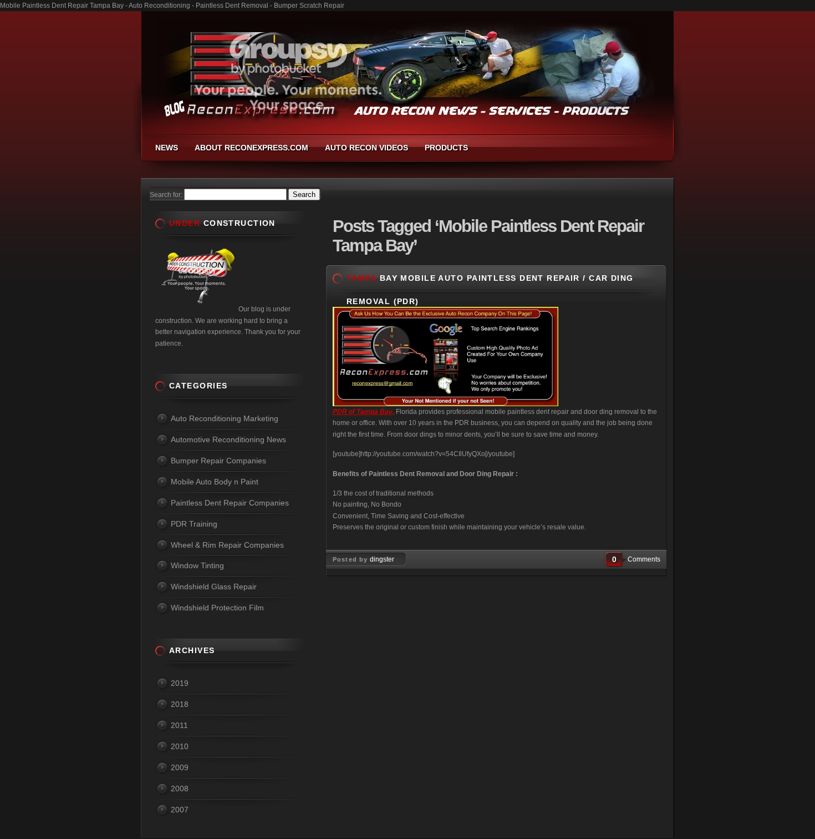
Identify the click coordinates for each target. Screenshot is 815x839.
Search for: (166, 195)
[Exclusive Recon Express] (445, 404)
